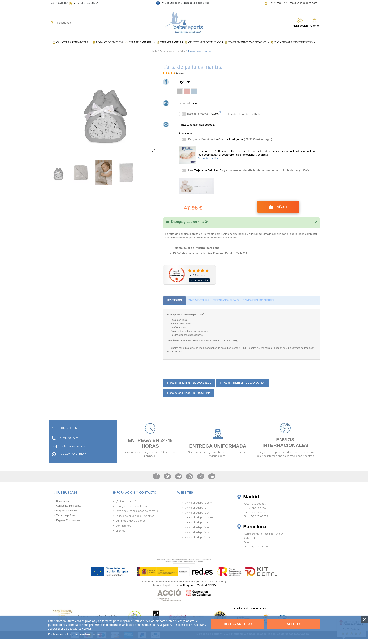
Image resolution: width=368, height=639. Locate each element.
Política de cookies (60, 634)
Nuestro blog (63, 501)
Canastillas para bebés (68, 505)
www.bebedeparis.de (197, 512)
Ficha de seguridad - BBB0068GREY (242, 382)
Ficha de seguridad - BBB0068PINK (188, 392)
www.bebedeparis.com (198, 502)
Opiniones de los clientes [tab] (258, 300)
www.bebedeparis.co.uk (199, 517)
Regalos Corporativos (68, 520)
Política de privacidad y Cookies (135, 515)
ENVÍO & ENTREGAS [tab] (198, 300)
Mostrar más (199, 280)
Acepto (293, 624)
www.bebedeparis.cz (197, 532)
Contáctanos (123, 525)
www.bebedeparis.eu (197, 527)
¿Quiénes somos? (126, 501)
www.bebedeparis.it (196, 522)
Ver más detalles (208, 158)
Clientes (120, 530)
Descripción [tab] (174, 300)
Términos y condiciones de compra (137, 510)
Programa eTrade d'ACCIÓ (199, 585)
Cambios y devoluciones (130, 520)
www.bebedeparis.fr (197, 507)
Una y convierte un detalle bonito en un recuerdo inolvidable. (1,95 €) (248, 170)
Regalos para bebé (66, 510)
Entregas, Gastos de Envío (131, 506)
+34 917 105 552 (278, 3)
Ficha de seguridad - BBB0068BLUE (189, 382)
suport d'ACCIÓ (203, 581)
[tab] (241, 222)
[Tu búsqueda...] (52, 23)
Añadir (282, 207)
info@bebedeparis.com (303, 3)
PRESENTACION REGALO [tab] (226, 300)
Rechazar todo (238, 624)
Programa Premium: (230, 139)
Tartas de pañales (66, 515)
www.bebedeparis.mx (197, 537)
